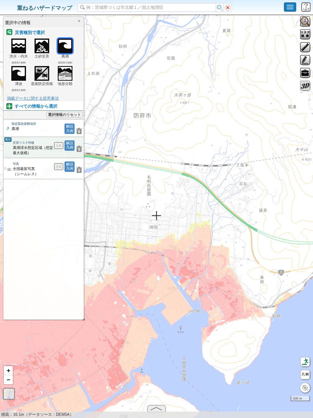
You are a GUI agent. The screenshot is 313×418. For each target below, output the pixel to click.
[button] (8, 370)
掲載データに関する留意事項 (33, 98)
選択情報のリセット (64, 115)
